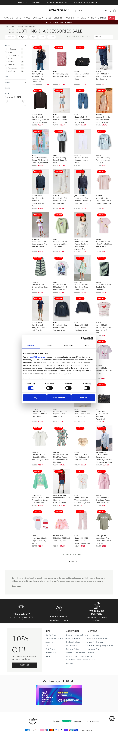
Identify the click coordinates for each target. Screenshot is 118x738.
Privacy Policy (72, 649)
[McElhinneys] (59, 10)
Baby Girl (22, 37)
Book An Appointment (97, 638)
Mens (18, 18)
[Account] (106, 12)
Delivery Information (76, 634)
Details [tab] (49, 345)
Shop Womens (66, 22)
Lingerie (58, 18)
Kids (93, 18)
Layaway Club (93, 649)
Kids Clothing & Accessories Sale (24, 26)
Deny (35, 398)
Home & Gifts (72, 18)
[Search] (75, 10)
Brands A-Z (51, 652)
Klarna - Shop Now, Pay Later (80, 656)
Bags (48, 18)
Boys (33, 37)
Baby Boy (10, 37)
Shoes (27, 18)
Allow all (83, 398)
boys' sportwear (73, 581)
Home (7, 26)
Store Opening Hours (56, 638)
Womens (8, 18)
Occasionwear (93, 634)
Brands (102, 18)
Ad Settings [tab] (68, 345)
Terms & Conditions (75, 652)
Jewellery (37, 18)
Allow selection (59, 398)
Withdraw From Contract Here (80, 659)
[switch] (49, 388)
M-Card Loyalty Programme (100, 645)
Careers (90, 652)
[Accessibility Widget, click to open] (112, 718)
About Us (50, 641)
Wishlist (70, 663)
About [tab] (87, 345)
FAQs (48, 645)
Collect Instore (73, 641)
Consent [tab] (30, 345)
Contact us (51, 634)
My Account (72, 645)
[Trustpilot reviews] (67, 721)
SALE (111, 18)
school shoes (86, 581)
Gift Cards (50, 649)
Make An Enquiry (95, 641)
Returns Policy (73, 638)
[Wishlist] (110, 11)
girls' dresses (59, 581)
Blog (48, 656)
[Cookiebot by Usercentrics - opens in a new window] (85, 338)
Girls (42, 37)
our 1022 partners (37, 357)
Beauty (85, 18)
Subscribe (25, 665)
